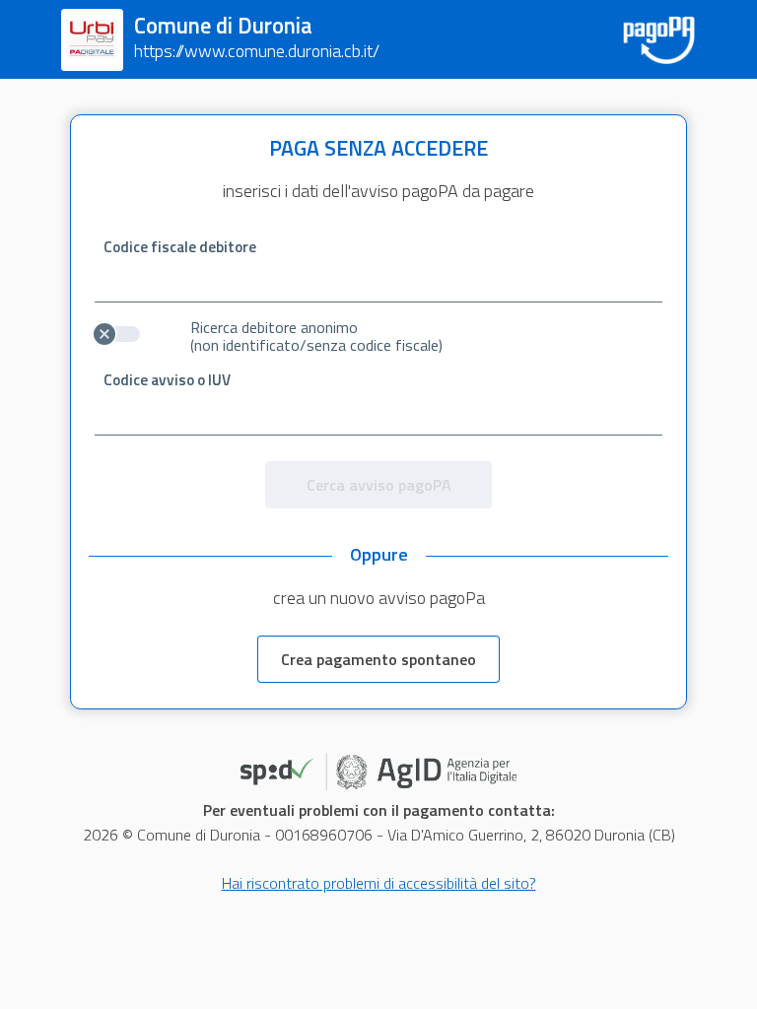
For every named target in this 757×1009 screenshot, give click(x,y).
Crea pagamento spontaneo (378, 659)
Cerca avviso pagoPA (379, 485)
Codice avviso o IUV (167, 380)
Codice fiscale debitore (179, 246)
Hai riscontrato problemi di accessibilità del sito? (379, 883)
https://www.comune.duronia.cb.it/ (256, 50)
